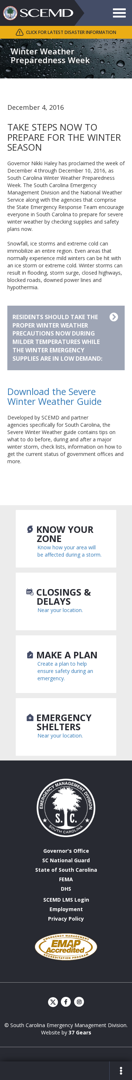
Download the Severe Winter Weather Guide (54, 396)
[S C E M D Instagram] (79, 1001)
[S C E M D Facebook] (66, 1001)
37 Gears (80, 1032)
